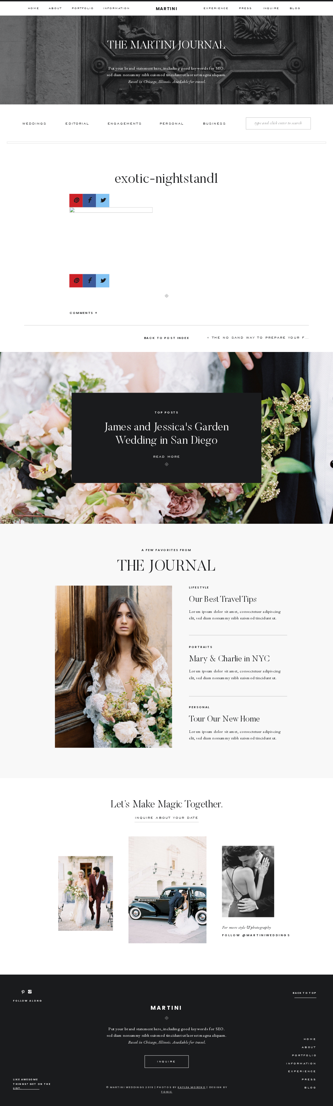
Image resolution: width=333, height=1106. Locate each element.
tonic (166, 1091)
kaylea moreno (192, 1087)
